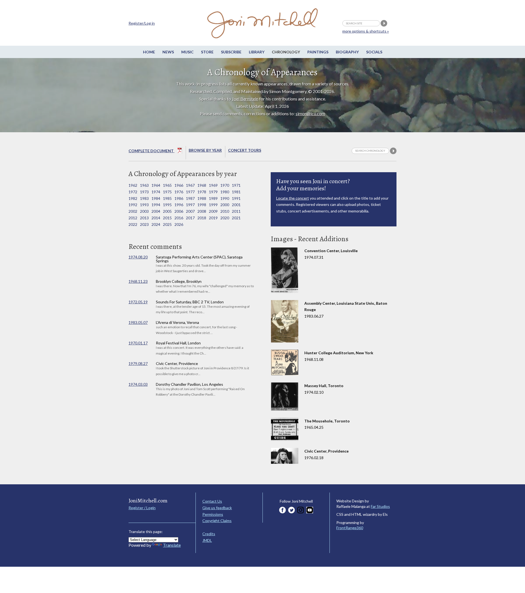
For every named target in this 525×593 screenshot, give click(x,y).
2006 (178, 211)
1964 (155, 185)
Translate (172, 545)
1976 (178, 191)
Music (187, 52)
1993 (144, 204)
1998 (201, 204)
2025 (167, 224)
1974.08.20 (138, 257)
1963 (144, 185)
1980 (224, 191)
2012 (133, 217)
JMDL (207, 540)
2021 (236, 217)
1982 (133, 198)
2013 (144, 217)
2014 (155, 217)
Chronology (286, 52)
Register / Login (142, 507)
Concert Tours (244, 150)
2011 (236, 211)
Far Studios (380, 506)
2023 (144, 224)
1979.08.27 (138, 363)
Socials (374, 52)
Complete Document (151, 150)
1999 (213, 204)
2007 (190, 211)
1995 (167, 204)
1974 (155, 191)
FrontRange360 (349, 527)
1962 (133, 185)
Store (207, 52)
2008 (201, 211)
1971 (236, 185)
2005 (167, 211)
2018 (201, 217)
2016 (178, 217)
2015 (167, 217)
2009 (213, 211)
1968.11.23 (138, 281)
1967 (190, 185)
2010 (224, 211)
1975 (167, 191)
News (168, 52)
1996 (178, 204)
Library (256, 52)
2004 (155, 211)
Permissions (212, 514)
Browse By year (205, 150)
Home (149, 52)
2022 (133, 224)
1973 (144, 191)
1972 (133, 191)
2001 (236, 204)
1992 (133, 204)
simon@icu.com (310, 113)
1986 (178, 198)
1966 (178, 185)
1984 (155, 198)
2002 (133, 211)
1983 (144, 198)
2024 (155, 224)
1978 (201, 191)
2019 (213, 217)
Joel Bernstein (245, 98)
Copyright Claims (217, 520)
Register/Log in (142, 23)
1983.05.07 (138, 322)
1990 (224, 198)
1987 (190, 198)
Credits (208, 533)
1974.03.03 (138, 384)
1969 (213, 185)
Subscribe (231, 52)
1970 (224, 185)
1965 (167, 185)
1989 (213, 198)
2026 (178, 224)
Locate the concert (292, 198)
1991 (236, 198)
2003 (144, 211)
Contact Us (212, 501)
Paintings (317, 52)
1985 (167, 198)
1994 (155, 204)
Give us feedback (217, 507)
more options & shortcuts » (365, 31)
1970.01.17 (138, 343)
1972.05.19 (138, 302)
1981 (236, 191)
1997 (190, 204)
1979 (213, 191)
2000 (224, 204)
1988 (201, 198)
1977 (190, 191)
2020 (224, 217)
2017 (190, 217)
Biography (347, 52)
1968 (201, 185)
